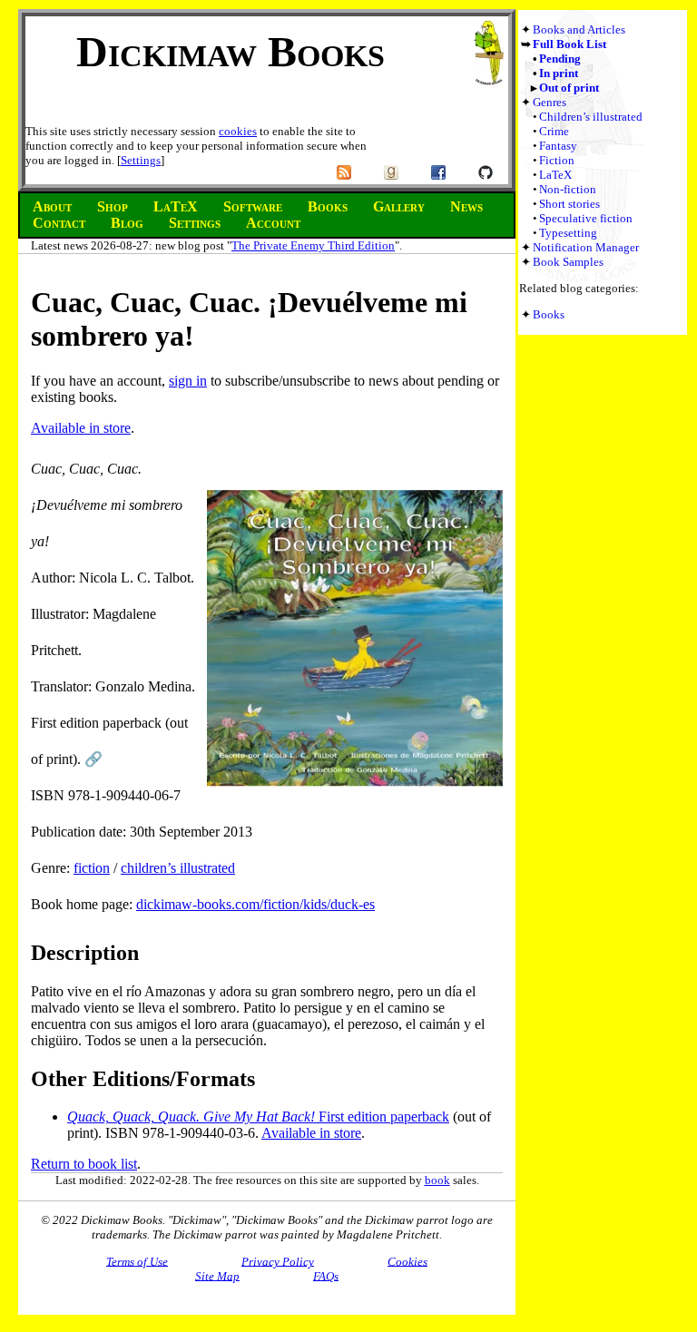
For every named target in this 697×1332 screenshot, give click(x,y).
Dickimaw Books (230, 51)
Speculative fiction (586, 218)
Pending (560, 58)
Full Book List (569, 44)
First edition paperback (258, 1116)
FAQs (326, 1275)
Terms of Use (137, 1261)
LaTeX (555, 174)
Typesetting (568, 233)
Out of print (569, 87)
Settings (141, 160)
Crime (554, 131)
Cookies (407, 1261)
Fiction (556, 160)
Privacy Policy (277, 1261)
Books (548, 314)
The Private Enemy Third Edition (313, 245)
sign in (188, 380)
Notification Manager (586, 247)
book (437, 1180)
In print (558, 73)
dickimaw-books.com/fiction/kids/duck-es (255, 904)
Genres (549, 102)
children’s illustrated (178, 868)
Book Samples (568, 262)
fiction (92, 868)
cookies (238, 131)
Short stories (569, 204)
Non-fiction (567, 189)
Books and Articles (579, 29)
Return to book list (84, 1163)
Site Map (217, 1275)
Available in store (81, 428)
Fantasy (558, 145)
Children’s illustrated (591, 116)
